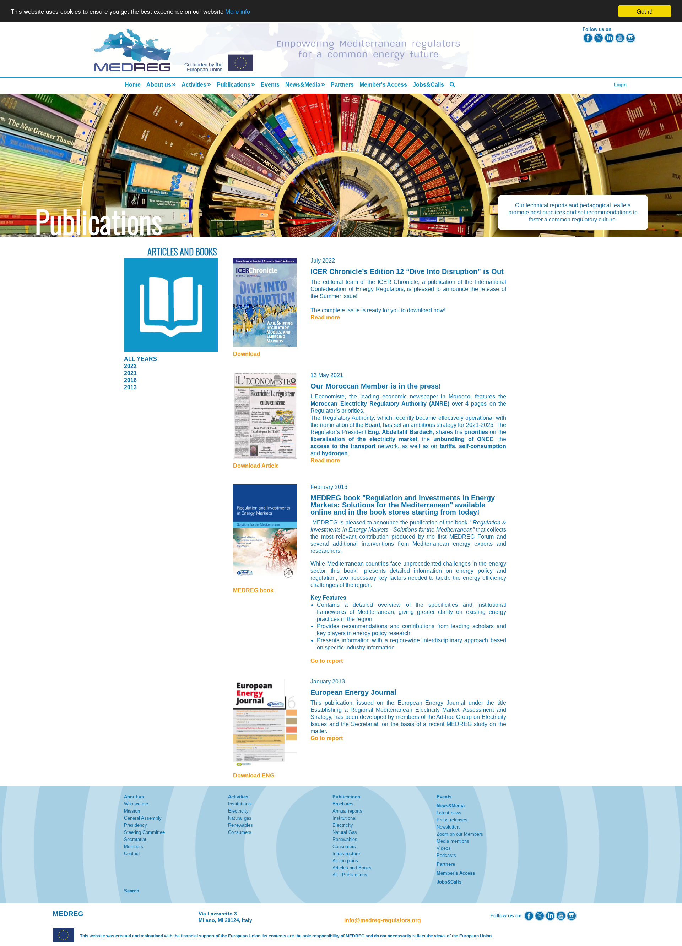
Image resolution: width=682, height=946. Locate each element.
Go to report (326, 661)
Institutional (240, 804)
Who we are (136, 804)
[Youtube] (620, 38)
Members (133, 846)
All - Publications (349, 875)
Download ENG (253, 775)
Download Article (256, 466)
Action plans (345, 860)
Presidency (135, 825)
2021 (130, 373)
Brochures (342, 804)
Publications (233, 85)
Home (133, 85)
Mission (132, 811)
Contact (132, 853)
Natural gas (239, 818)
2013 (130, 387)
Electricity (238, 811)
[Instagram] (630, 38)
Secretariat (135, 839)
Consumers (239, 832)
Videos (444, 848)
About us (158, 85)
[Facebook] (588, 38)
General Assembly (143, 818)
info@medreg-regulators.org (382, 920)
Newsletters (449, 827)
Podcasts (446, 855)
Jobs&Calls (428, 85)
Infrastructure (346, 853)
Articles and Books (352, 867)
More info (237, 11)
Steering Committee (144, 832)
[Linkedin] (609, 38)
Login (620, 84)
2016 (130, 380)
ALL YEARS (140, 359)
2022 (130, 366)
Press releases (452, 820)
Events (270, 85)
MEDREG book (253, 590)
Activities (194, 85)
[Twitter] (598, 38)
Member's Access (383, 85)
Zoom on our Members (460, 834)
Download (246, 354)
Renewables (240, 825)
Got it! (645, 11)
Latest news (449, 812)
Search (131, 890)
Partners (342, 85)
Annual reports (347, 811)
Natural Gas (344, 832)
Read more (325, 317)
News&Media (302, 85)
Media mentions (453, 841)
